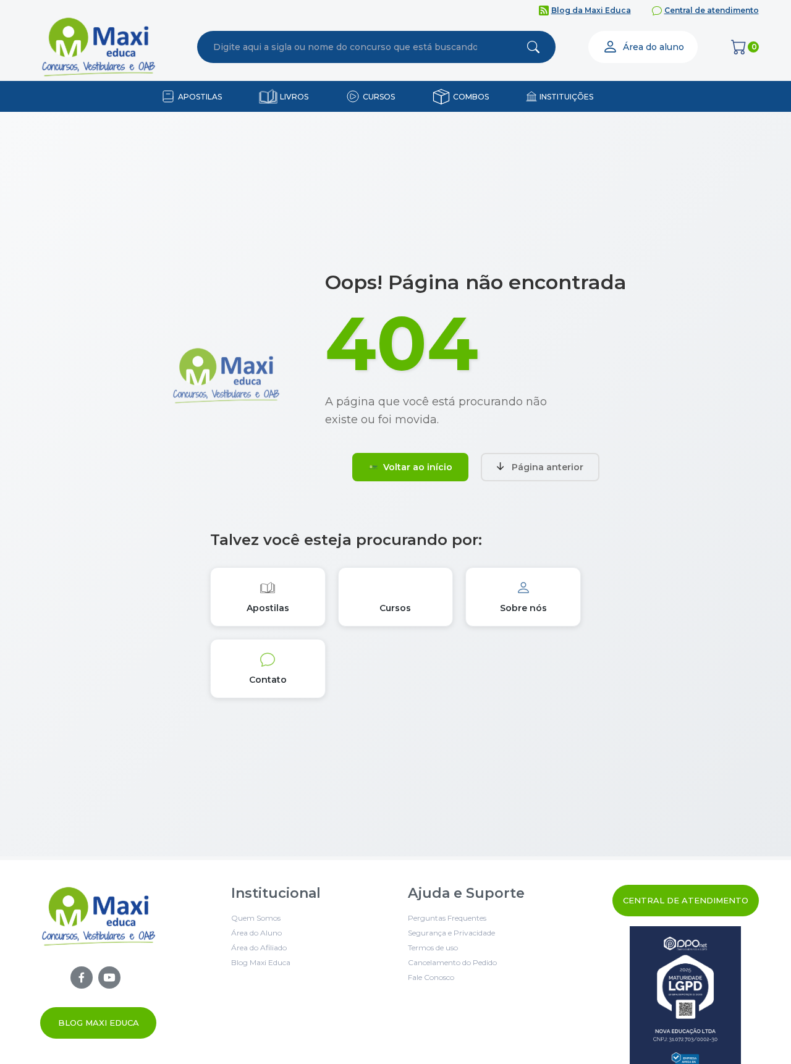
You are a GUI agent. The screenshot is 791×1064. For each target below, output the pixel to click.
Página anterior (547, 467)
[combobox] (345, 47)
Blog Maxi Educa (98, 1023)
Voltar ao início (417, 467)
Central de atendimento (711, 10)
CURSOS (379, 96)
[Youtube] (109, 977)
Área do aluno (653, 47)
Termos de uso (433, 947)
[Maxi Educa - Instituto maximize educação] (98, 963)
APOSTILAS (200, 96)
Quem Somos (256, 918)
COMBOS (471, 96)
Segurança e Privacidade (451, 932)
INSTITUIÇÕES (566, 96)
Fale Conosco (431, 977)
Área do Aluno (256, 932)
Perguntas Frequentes (447, 918)
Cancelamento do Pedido (452, 962)
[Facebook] (81, 977)
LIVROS (294, 96)
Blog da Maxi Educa (591, 10)
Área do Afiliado (259, 947)
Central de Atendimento (685, 900)
